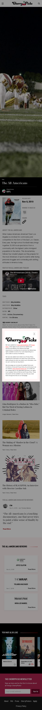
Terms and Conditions (23, 345)
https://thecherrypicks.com (19, 368)
